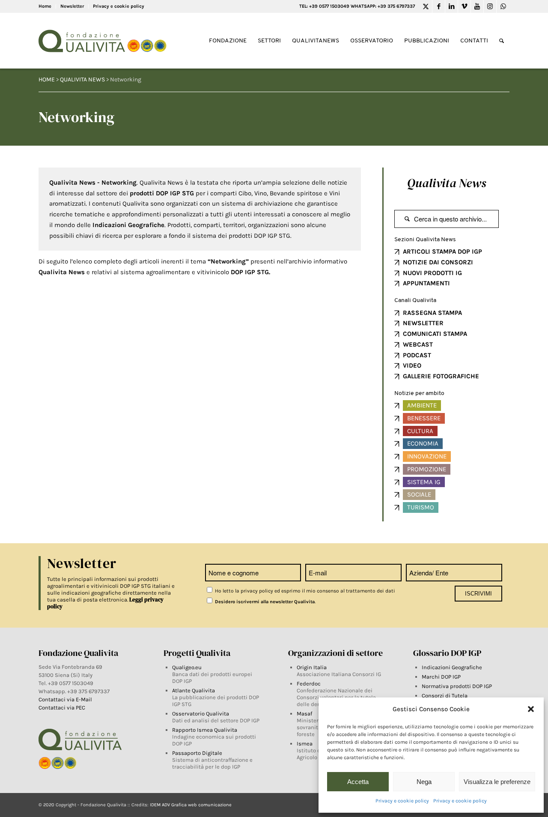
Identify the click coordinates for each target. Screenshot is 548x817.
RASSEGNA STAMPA (432, 313)
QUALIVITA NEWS (82, 79)
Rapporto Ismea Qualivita (204, 730)
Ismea (305, 743)
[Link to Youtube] (477, 6)
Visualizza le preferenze (497, 781)
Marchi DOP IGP (441, 676)
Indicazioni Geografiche (452, 667)
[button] (531, 709)
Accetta (358, 781)
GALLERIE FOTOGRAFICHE (441, 376)
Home (45, 6)
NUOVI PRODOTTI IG (432, 273)
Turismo (420, 507)
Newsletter (72, 6)
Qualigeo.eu (187, 667)
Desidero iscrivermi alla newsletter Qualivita (264, 602)
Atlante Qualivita (193, 690)
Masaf (304, 713)
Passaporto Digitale (197, 753)
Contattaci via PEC (62, 707)
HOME (47, 79)
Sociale (419, 494)
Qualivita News (446, 183)
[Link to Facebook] (438, 6)
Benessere (424, 418)
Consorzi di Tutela (445, 695)
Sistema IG (424, 482)
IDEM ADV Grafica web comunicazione (191, 805)
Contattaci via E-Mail (66, 699)
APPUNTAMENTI (426, 283)
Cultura (420, 431)
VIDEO (412, 365)
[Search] (501, 41)
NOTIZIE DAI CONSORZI (438, 262)
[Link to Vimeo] (464, 6)
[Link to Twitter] (426, 6)
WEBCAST (418, 344)
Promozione (426, 469)
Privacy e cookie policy (402, 801)
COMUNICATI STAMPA (435, 334)
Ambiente (422, 405)
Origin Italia (312, 667)
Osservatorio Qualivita (200, 713)
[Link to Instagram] (490, 6)
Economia (422, 443)
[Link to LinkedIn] (451, 6)
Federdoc (309, 683)
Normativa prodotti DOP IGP (457, 686)
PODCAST (417, 355)
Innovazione (427, 456)
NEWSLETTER (423, 323)
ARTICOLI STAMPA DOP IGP (442, 251)
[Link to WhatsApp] (503, 6)
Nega (424, 781)
